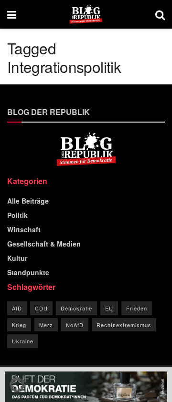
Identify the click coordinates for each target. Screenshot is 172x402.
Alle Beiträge (28, 201)
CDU (41, 308)
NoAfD (75, 325)
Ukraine (22, 341)
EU (109, 308)
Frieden (136, 308)
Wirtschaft (24, 229)
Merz (46, 325)
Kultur (17, 258)
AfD (17, 308)
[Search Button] (160, 14)
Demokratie (76, 308)
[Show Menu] (11, 14)
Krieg (19, 325)
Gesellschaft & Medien (44, 243)
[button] (17, 385)
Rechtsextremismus (124, 325)
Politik (17, 215)
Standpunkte (28, 272)
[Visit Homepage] (85, 14)
